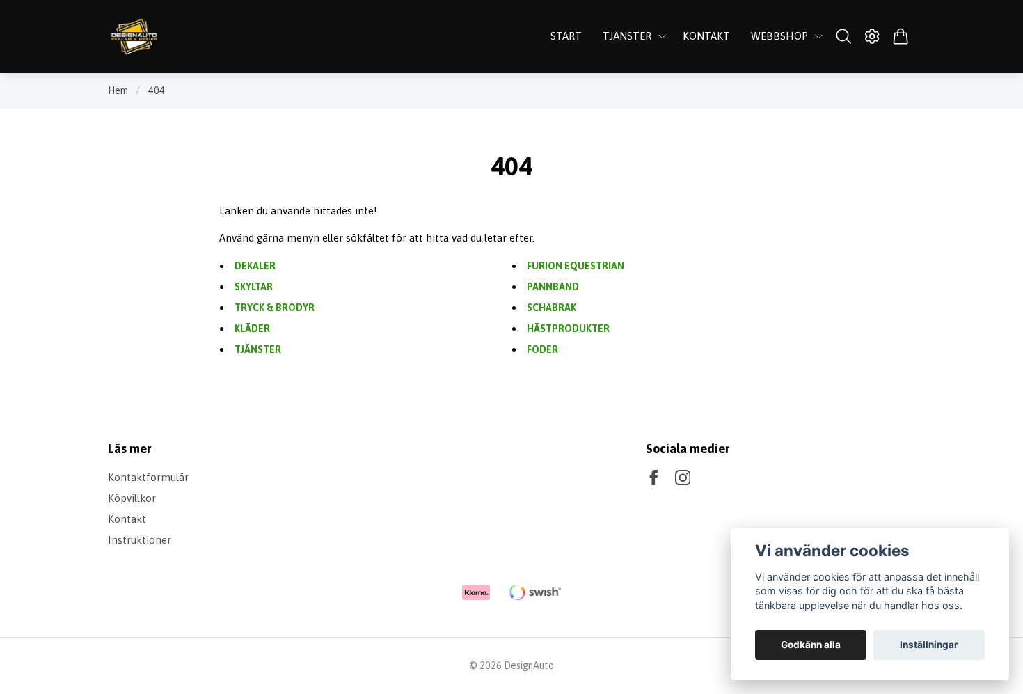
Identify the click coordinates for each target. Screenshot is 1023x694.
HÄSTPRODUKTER (568, 328)
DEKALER (255, 265)
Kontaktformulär (148, 477)
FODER (542, 349)
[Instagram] (683, 478)
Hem (118, 90)
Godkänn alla (811, 644)
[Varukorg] (901, 36)
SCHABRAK (551, 307)
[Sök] (843, 36)
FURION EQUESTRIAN (575, 265)
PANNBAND (553, 286)
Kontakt (127, 519)
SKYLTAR (254, 286)
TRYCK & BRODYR (275, 307)
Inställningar (929, 644)
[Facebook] (654, 478)
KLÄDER (252, 328)
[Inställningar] (872, 36)
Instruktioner (139, 540)
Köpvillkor (132, 498)
